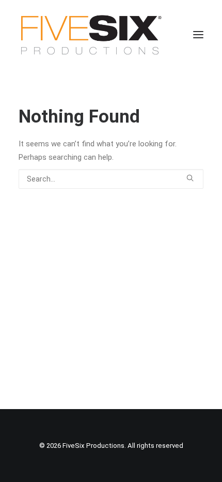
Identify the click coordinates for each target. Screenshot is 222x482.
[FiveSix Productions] (91, 34)
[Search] (111, 179)
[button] (198, 34)
